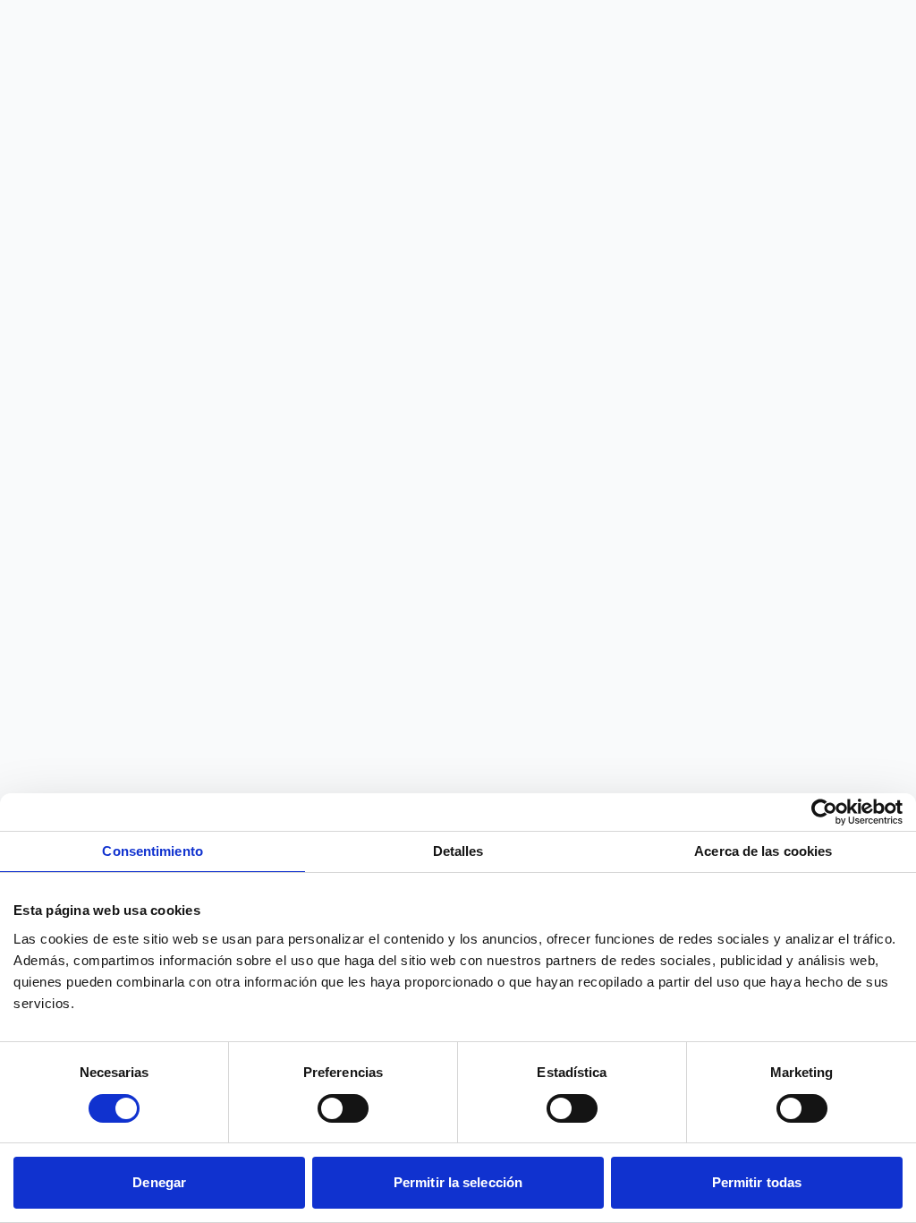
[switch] (343, 1108)
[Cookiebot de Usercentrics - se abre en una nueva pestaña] (824, 812)
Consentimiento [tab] (152, 851)
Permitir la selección (458, 1182)
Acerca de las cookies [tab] (763, 851)
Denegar (159, 1182)
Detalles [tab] (458, 851)
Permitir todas (757, 1182)
